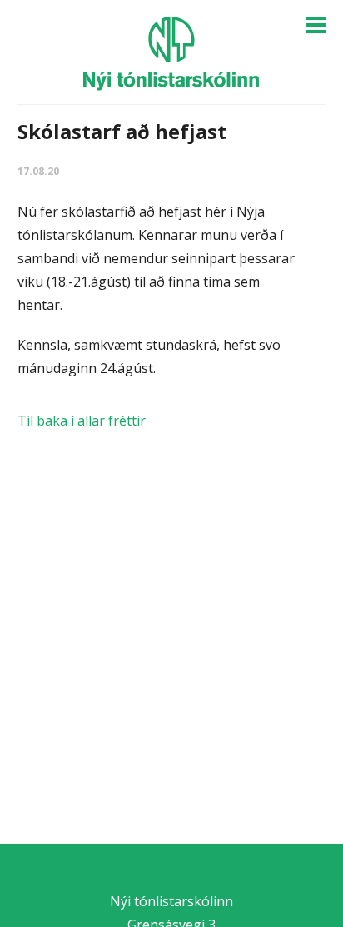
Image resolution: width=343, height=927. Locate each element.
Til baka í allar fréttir (81, 420)
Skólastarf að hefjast (121, 131)
